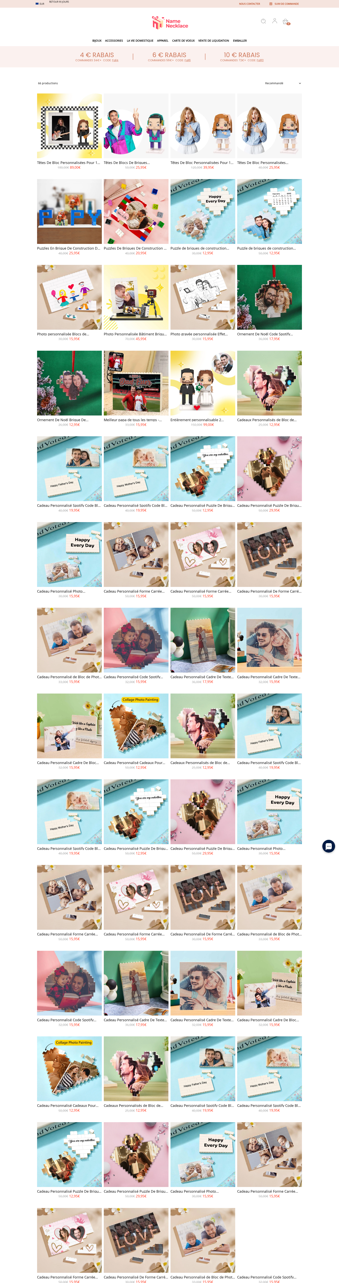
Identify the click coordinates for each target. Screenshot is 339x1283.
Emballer (240, 40)
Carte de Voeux (183, 40)
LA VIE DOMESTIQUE (140, 40)
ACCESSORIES (114, 40)
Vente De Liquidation (213, 40)
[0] (285, 21)
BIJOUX (96, 40)
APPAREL (162, 40)
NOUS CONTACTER (249, 3)
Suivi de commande (287, 3)
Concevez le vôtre (69, 174)
